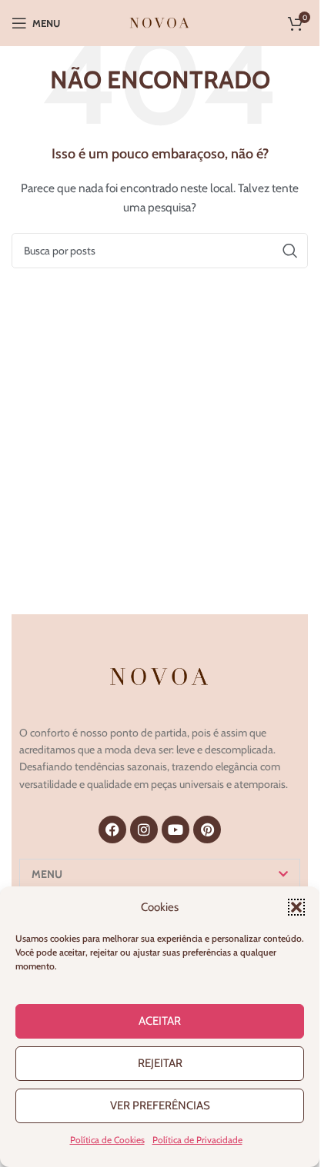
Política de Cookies (107, 1139)
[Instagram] (144, 829)
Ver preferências (160, 1105)
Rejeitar (160, 1063)
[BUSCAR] (290, 250)
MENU (47, 874)
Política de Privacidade (197, 1139)
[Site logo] (160, 21)
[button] (296, 907)
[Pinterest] (207, 829)
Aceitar (160, 1021)
